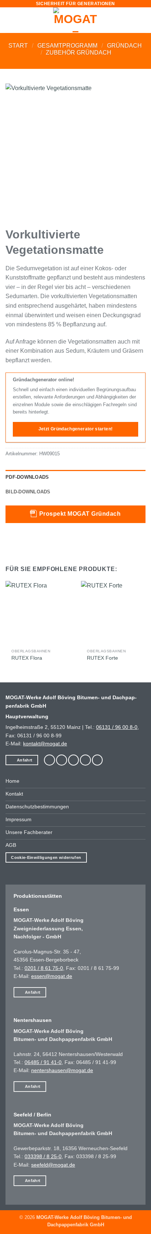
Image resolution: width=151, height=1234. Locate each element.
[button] (9, 20)
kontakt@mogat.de (45, 743)
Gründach (124, 45)
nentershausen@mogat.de (62, 1070)
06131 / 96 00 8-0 (116, 727)
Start (18, 45)
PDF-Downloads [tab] (27, 477)
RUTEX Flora (26, 658)
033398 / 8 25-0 (43, 1156)
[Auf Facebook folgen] (49, 760)
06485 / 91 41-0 (43, 1062)
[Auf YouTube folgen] (97, 760)
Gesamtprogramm (67, 45)
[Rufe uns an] (85, 760)
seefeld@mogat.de (53, 1165)
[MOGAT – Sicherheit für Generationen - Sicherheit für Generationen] (75, 20)
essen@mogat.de (51, 976)
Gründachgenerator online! (43, 379)
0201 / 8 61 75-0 (44, 968)
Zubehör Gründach (78, 52)
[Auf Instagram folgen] (61, 760)
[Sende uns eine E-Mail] (73, 760)
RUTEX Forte (102, 658)
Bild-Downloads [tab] (28, 491)
